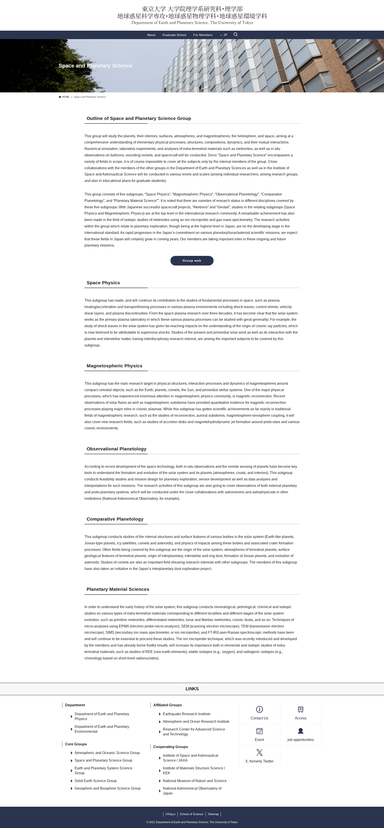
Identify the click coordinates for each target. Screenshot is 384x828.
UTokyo (170, 814)
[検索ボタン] (235, 35)
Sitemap (213, 814)
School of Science (191, 814)
